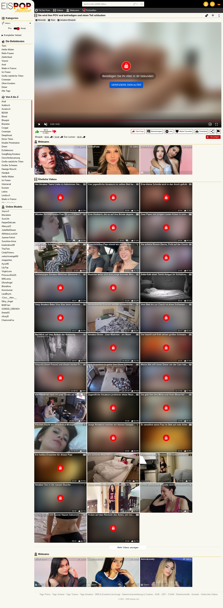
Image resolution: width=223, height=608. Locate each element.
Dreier (5, 87)
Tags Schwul (58, 594)
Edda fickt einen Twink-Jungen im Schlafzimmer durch (164, 274)
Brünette (42, 20)
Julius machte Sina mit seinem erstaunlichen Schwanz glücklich (111, 304)
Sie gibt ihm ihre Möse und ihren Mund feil (162, 394)
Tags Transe (72, 594)
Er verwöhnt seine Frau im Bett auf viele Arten (164, 424)
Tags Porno (45, 594)
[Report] (218, 131)
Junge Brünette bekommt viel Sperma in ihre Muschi (111, 485)
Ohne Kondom (9, 83)
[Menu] (212, 4)
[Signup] (205, 4)
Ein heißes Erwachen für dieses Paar (53, 455)
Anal (4, 64)
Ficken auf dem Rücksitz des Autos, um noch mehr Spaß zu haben (111, 515)
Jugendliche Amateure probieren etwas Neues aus (111, 394)
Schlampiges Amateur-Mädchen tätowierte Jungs (58, 274)
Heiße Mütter (8, 49)
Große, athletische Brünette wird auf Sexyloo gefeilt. (164, 485)
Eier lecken (69, 137)
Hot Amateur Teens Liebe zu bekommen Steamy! (58, 184)
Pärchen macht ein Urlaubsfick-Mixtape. (55, 424)
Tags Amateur (86, 594)
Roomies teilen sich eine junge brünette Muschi (111, 274)
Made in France (9, 68)
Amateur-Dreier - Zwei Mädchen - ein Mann (109, 334)
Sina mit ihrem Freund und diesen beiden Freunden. (58, 364)
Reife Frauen (8, 53)
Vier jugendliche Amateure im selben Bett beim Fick (111, 184)
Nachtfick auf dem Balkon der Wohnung (55, 334)
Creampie (6, 79)
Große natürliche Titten (13, 76)
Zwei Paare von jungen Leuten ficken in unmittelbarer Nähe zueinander (164, 214)
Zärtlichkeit (7, 57)
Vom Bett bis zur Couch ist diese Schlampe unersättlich (164, 304)
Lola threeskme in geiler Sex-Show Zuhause (110, 364)
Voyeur (5, 61)
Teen (4, 46)
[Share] (212, 131)
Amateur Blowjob (67, 20)
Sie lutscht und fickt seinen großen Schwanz (163, 334)
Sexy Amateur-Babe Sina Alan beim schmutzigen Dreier (58, 304)
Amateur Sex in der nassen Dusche (53, 485)
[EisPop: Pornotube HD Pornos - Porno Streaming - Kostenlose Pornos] (17, 6)
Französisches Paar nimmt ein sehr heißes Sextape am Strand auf (111, 244)
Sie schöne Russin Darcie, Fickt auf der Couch (164, 244)
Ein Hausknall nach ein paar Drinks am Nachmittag (58, 394)
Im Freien (6, 72)
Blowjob (38, 137)
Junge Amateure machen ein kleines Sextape (110, 424)
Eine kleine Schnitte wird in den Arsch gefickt (164, 184)
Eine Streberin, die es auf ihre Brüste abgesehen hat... (111, 214)
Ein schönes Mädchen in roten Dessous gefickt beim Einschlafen (111, 455)
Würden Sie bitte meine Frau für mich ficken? (58, 214)
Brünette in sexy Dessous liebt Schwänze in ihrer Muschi (164, 455)
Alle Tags (6, 91)
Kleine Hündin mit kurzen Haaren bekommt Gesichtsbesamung (58, 515)
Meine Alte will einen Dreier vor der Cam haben (164, 364)
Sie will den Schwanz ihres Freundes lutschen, (58, 244)
